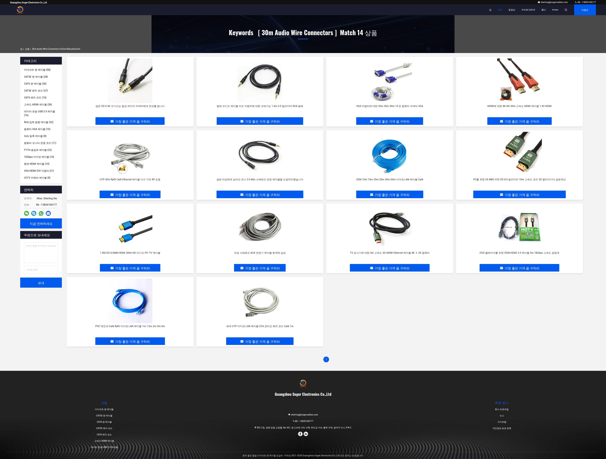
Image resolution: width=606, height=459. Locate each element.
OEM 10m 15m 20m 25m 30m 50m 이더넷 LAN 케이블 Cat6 (389, 179)
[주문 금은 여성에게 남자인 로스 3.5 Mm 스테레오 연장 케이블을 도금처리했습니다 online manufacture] (260, 154)
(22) (38, 149)
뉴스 (502, 415)
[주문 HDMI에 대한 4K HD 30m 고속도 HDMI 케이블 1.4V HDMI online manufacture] (520, 80)
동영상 (511, 10)
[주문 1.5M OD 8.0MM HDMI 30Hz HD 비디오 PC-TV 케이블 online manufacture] (130, 227)
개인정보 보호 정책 (502, 428)
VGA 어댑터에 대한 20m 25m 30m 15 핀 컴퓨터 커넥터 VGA (389, 106)
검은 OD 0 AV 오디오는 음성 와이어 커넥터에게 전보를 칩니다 (130, 106)
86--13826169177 (586, 2)
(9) (35, 136)
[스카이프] (34, 213)
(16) (39, 113)
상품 (27, 49)
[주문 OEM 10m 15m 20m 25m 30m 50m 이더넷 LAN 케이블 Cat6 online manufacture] (390, 154)
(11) (40, 143)
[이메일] (48, 213)
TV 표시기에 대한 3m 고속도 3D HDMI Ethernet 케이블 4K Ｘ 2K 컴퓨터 (390, 252)
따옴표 (585, 9)
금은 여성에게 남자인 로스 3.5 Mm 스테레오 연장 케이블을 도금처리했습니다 (260, 179)
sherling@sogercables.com (554, 2)
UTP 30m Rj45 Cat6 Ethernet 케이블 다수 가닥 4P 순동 (130, 179)
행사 (543, 10)
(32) (38, 122)
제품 (500, 10)
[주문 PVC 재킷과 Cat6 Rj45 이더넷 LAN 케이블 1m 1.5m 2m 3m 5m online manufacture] (130, 300)
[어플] (41, 213)
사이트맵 (501, 422)
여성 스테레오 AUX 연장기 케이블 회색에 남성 (260, 252)
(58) (37, 69)
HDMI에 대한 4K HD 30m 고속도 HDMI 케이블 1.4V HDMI (519, 106)
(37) (36, 90)
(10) (37, 129)
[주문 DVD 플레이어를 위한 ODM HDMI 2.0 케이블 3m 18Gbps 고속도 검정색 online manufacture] (520, 227)
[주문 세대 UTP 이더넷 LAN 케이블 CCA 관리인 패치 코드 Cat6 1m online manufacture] (260, 300)
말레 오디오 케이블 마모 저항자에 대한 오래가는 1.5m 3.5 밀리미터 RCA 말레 (260, 106)
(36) (35, 83)
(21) (39, 170)
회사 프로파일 (502, 409)
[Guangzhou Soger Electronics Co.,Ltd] (20, 10)
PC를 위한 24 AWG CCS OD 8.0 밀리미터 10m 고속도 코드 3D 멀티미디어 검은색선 (519, 179)
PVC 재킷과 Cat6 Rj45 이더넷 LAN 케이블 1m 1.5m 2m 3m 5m (130, 326)
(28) (36, 76)
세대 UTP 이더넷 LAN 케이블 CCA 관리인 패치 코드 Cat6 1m (260, 326)
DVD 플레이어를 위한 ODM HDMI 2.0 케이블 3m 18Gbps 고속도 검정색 (519, 252)
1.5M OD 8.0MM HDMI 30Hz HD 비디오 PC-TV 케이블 (130, 252)
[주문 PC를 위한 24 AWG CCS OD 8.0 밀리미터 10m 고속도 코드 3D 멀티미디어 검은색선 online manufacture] (520, 154)
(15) (35, 97)
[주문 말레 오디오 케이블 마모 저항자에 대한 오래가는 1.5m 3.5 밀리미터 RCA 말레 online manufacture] (260, 80)
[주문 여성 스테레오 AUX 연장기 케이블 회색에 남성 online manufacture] (260, 227)
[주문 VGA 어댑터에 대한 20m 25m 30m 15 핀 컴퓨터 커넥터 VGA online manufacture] (390, 80)
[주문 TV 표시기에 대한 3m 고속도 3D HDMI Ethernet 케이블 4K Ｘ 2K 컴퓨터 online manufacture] (390, 227)
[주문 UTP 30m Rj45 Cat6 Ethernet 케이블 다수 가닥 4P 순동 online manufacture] (130, 154)
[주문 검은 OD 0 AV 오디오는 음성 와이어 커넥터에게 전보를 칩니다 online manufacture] (130, 80)
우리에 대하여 (528, 10)
